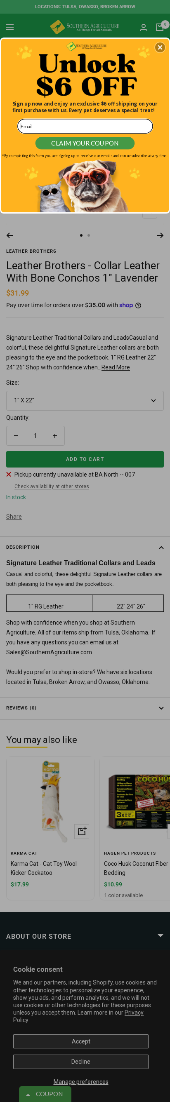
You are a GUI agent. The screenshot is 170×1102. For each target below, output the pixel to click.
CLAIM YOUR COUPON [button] (84, 143)
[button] (160, 47)
